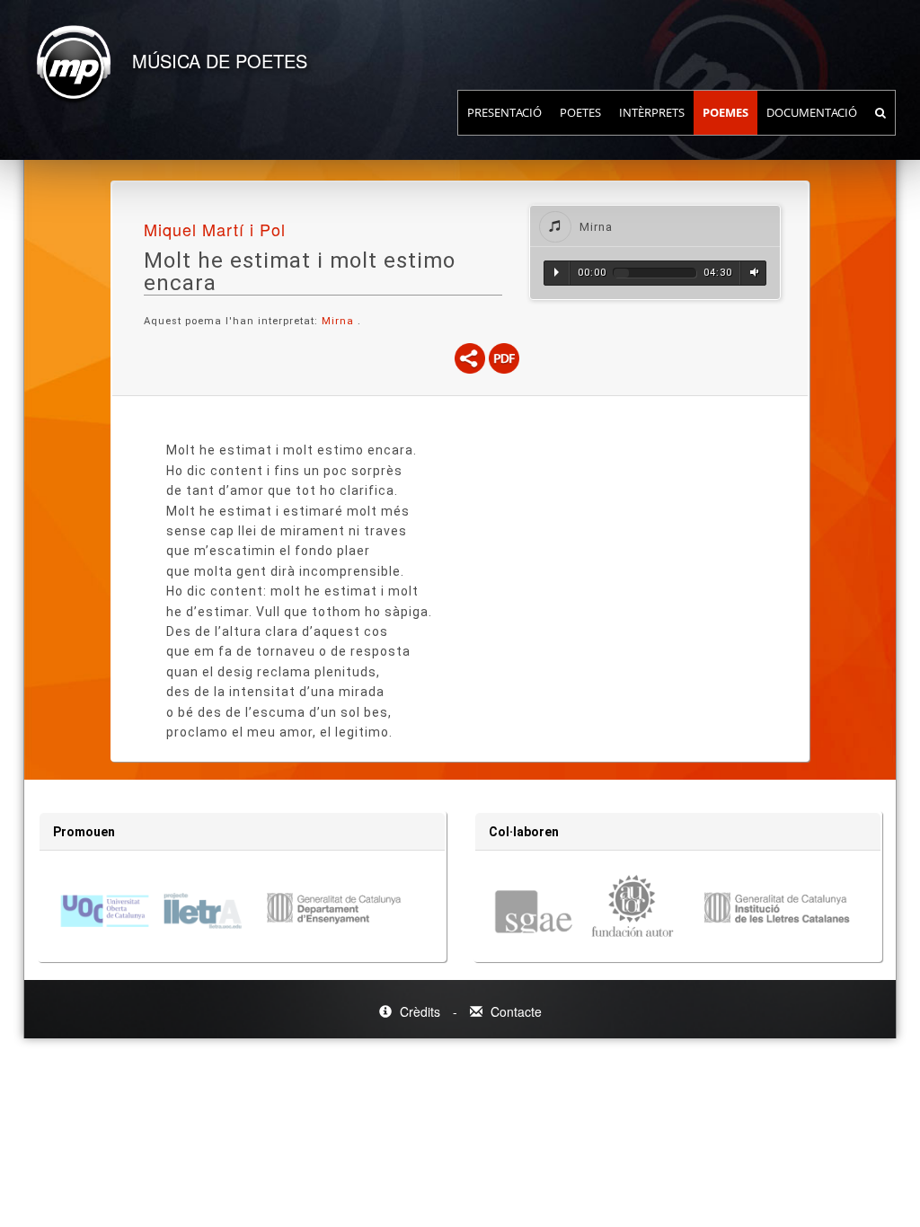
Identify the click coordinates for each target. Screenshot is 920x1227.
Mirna (340, 321)
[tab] (655, 226)
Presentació (504, 112)
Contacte (514, 1011)
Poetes (580, 112)
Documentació (811, 112)
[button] (655, 226)
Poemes (725, 112)
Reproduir (556, 272)
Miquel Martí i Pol (215, 229)
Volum (752, 272)
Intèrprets (652, 112)
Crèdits (420, 1011)
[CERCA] (880, 113)
